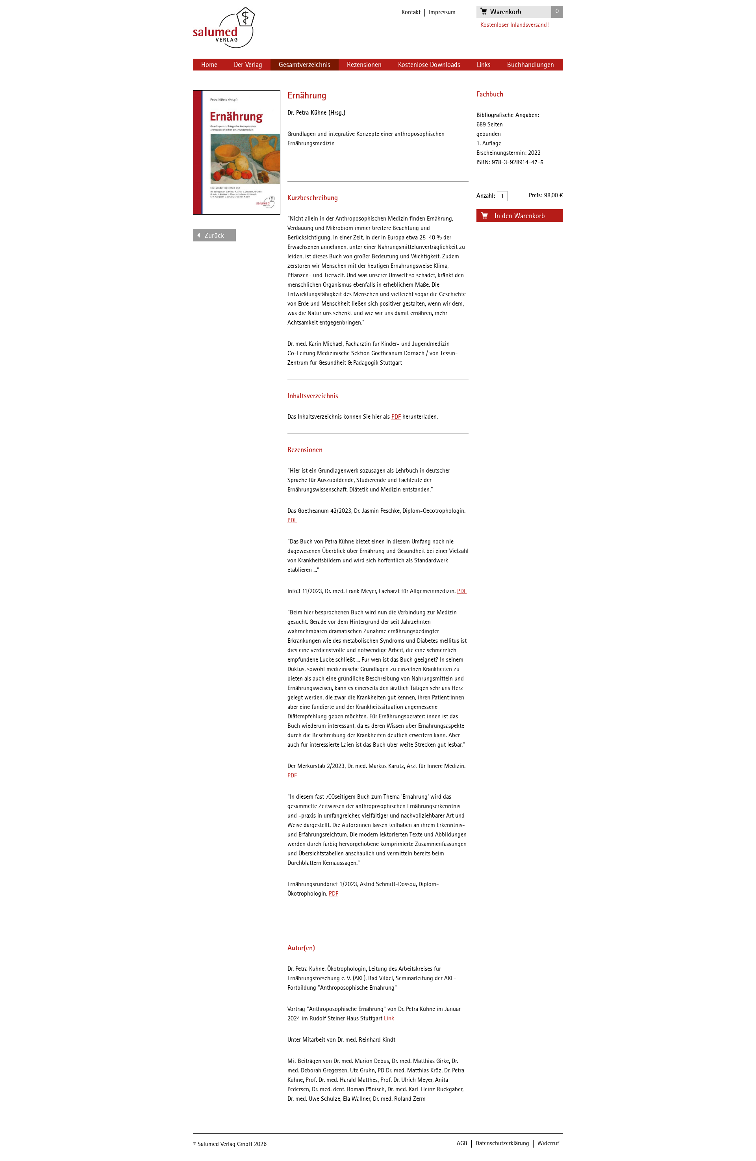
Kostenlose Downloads (429, 65)
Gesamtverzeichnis (304, 65)
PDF (396, 417)
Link (389, 1019)
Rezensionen (364, 65)
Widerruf (548, 1144)
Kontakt (411, 12)
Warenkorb (505, 12)
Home (209, 65)
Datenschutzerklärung (502, 1144)
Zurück (214, 235)
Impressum (442, 12)
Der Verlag (248, 65)
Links (484, 65)
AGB (462, 1144)
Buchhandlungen (530, 65)
